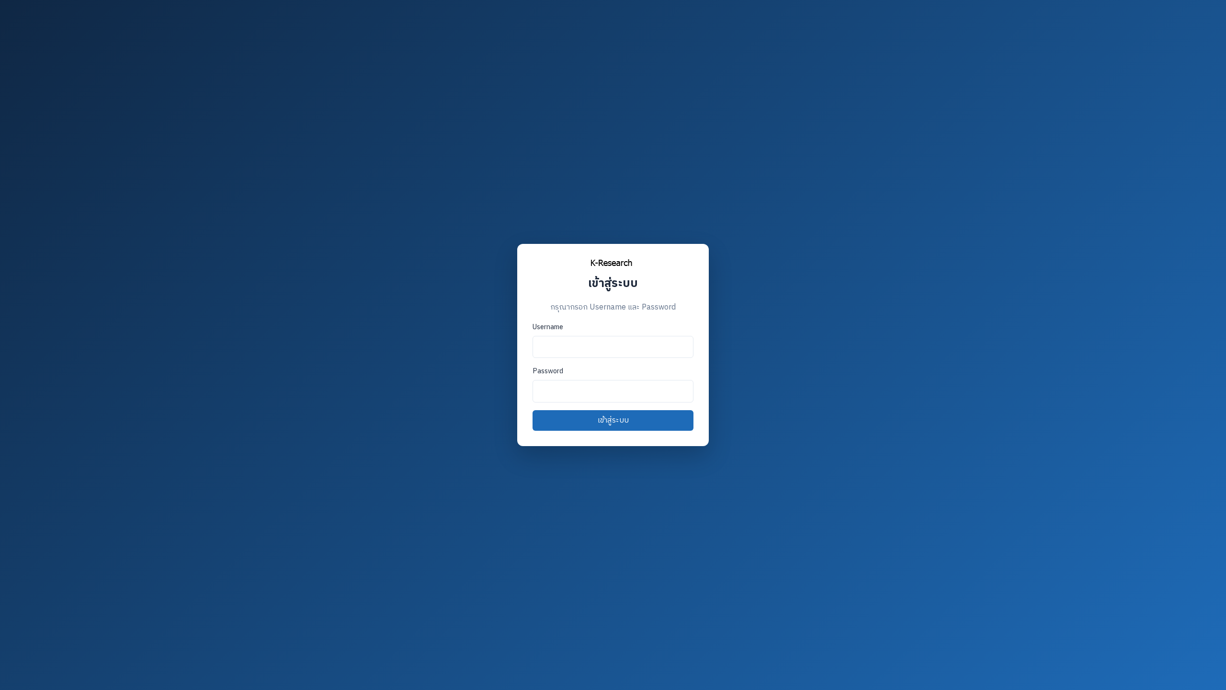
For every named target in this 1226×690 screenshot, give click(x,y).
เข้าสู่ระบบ (613, 420)
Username (548, 327)
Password (548, 371)
